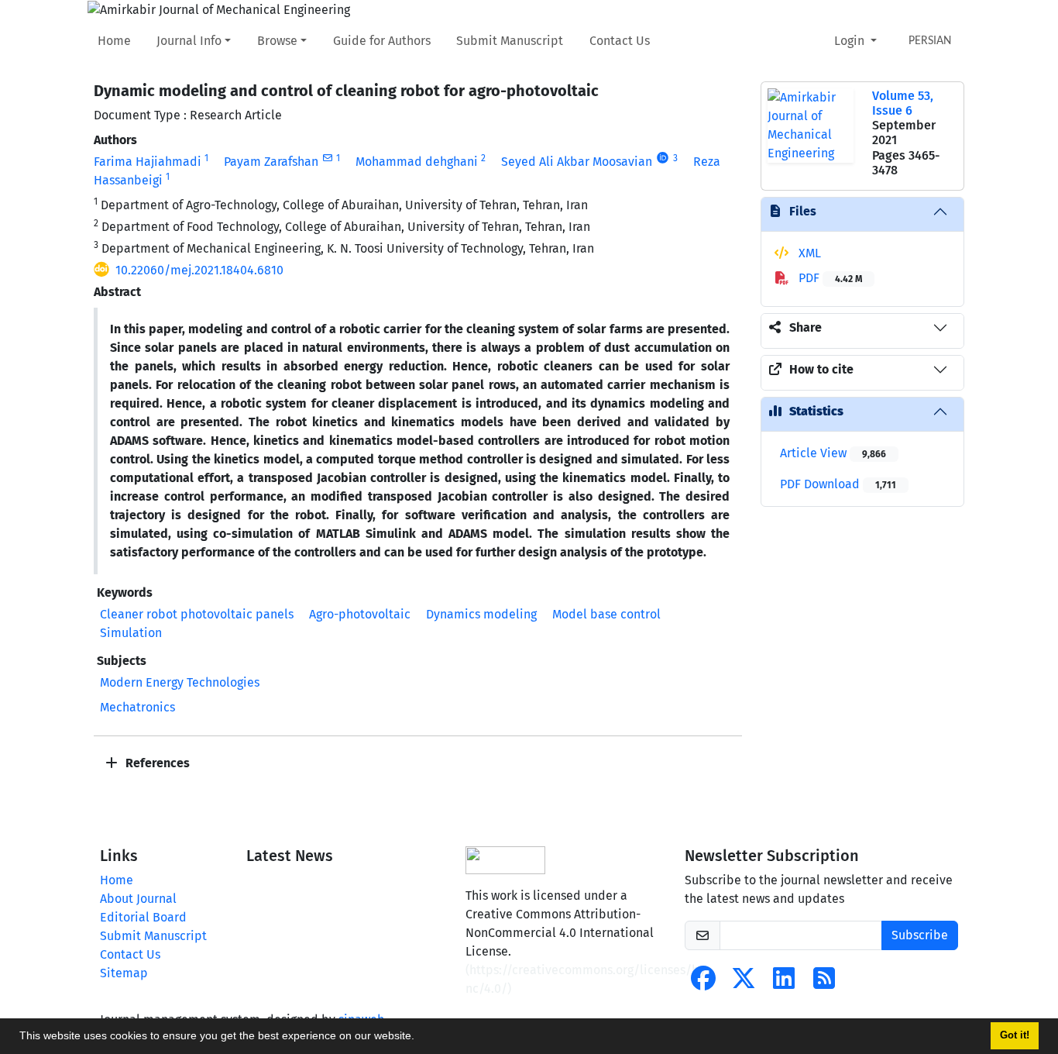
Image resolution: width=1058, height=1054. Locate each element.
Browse (277, 40)
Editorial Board (143, 917)
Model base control (606, 614)
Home (114, 40)
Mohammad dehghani (417, 161)
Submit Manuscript (509, 40)
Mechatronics (137, 707)
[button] (419, 1037)
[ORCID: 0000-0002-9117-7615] (662, 158)
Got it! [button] (1014, 1035)
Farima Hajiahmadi (147, 161)
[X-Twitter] (743, 983)
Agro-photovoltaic (359, 614)
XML (808, 253)
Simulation (131, 632)
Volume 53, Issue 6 (902, 103)
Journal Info (189, 40)
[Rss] (824, 983)
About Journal (138, 898)
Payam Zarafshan (271, 161)
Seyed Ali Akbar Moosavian (576, 161)
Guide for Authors (382, 40)
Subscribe (919, 935)
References (156, 763)
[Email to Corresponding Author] (327, 158)
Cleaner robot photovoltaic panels (197, 614)
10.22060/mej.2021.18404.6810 (199, 270)
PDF (828, 277)
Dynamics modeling (481, 614)
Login (850, 40)
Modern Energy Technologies (179, 682)
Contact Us (619, 40)
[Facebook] (703, 983)
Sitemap (124, 973)
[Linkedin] (783, 983)
